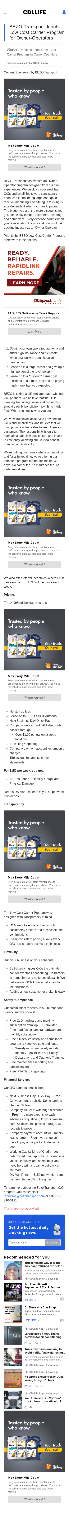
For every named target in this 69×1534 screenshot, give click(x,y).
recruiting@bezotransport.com (24, 1196)
